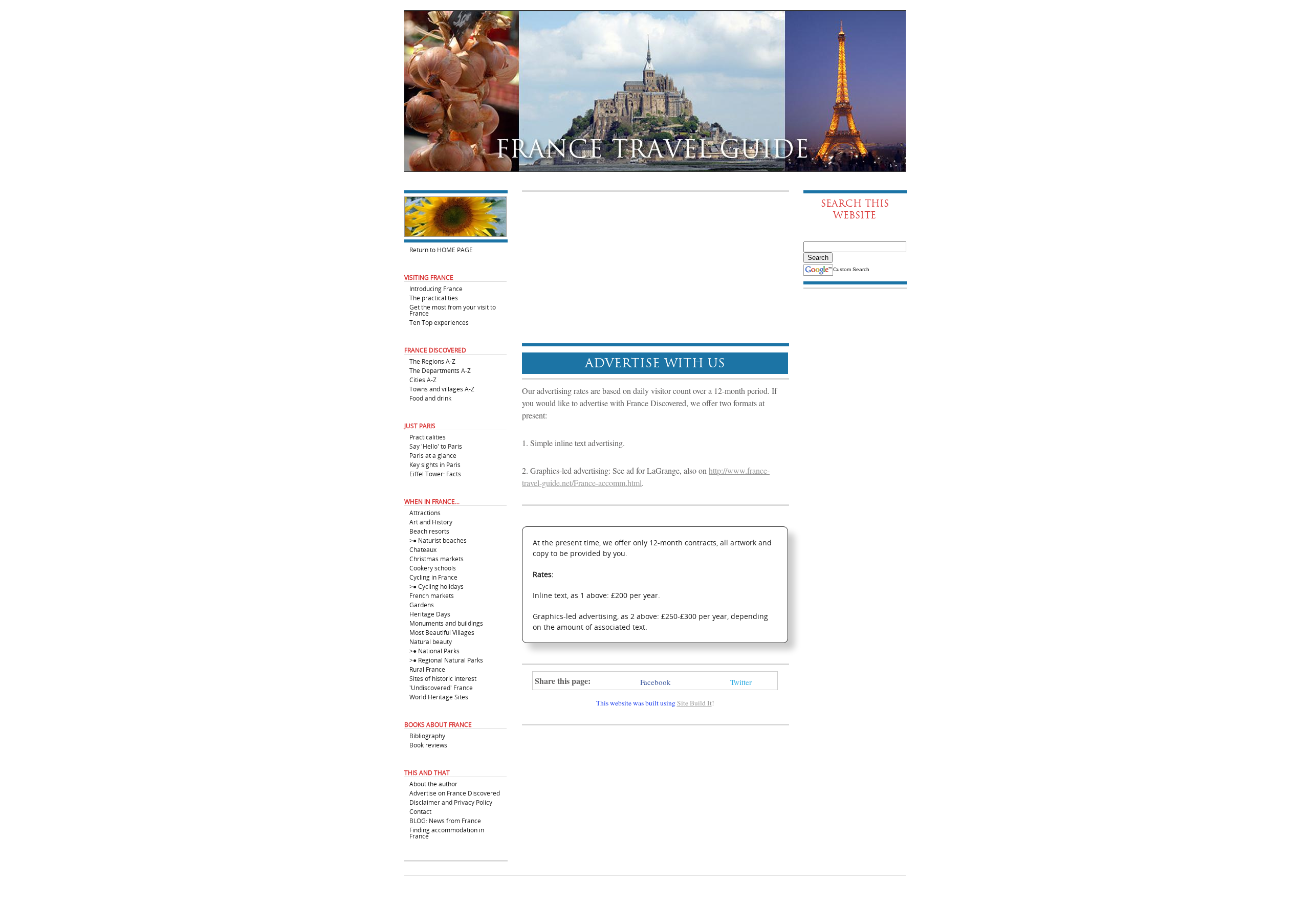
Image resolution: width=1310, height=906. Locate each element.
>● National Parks (434, 650)
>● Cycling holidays (436, 586)
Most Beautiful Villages (441, 632)
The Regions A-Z (432, 361)
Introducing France (436, 288)
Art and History (430, 521)
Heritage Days (429, 613)
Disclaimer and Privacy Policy (450, 802)
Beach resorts (429, 531)
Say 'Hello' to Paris (435, 446)
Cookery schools (432, 567)
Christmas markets (436, 558)
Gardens (421, 604)
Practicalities (427, 436)
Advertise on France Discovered (454, 793)
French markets (431, 595)
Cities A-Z (422, 379)
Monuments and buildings (446, 623)
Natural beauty (430, 641)
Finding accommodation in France (446, 832)
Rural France (427, 669)
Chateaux (422, 549)
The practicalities (433, 297)
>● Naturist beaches (438, 540)
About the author (433, 783)
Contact (420, 811)
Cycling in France (433, 577)
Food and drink (430, 398)
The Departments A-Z (440, 370)
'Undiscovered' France (441, 687)
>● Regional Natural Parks (446, 660)
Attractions (425, 512)
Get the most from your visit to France (452, 310)
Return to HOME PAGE (441, 249)
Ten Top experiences (439, 322)
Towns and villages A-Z (441, 388)
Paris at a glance (432, 455)
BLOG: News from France (445, 820)
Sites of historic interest (442, 678)
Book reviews (428, 744)
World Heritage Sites (438, 696)
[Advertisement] (655, 267)
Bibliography (427, 735)
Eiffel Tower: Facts (435, 473)
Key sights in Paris (435, 464)
